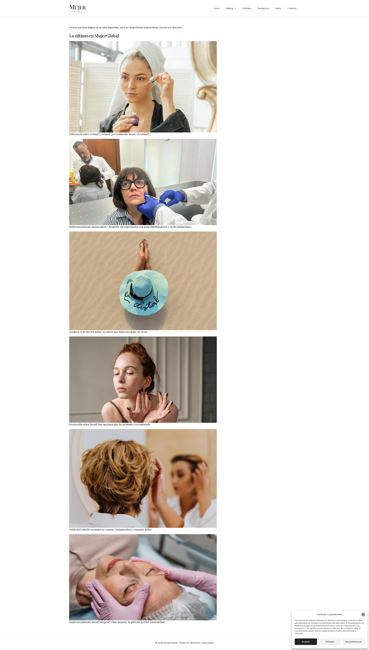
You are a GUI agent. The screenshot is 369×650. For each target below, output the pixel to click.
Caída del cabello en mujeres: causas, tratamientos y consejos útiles (110, 529)
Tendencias (263, 8)
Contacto (292, 8)
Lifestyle (246, 8)
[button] (363, 614)
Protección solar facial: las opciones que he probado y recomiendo (109, 424)
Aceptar (306, 641)
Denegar (329, 641)
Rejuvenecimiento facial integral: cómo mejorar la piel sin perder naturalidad (116, 622)
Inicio (217, 8)
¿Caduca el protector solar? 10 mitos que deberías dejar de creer (108, 332)
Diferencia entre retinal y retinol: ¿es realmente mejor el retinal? (109, 134)
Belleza (229, 8)
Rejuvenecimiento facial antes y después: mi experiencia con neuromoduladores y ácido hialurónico (130, 227)
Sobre (278, 8)
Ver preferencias (353, 641)
